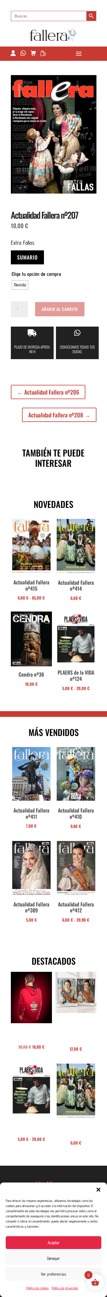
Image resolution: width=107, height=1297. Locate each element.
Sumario (27, 257)
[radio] (20, 285)
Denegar (53, 1258)
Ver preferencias (53, 1274)
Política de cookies (37, 1288)
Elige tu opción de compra (36, 274)
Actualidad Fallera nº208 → (59, 415)
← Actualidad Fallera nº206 (48, 392)
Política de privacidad (65, 1288)
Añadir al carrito (60, 309)
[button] (98, 1190)
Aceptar (54, 1242)
